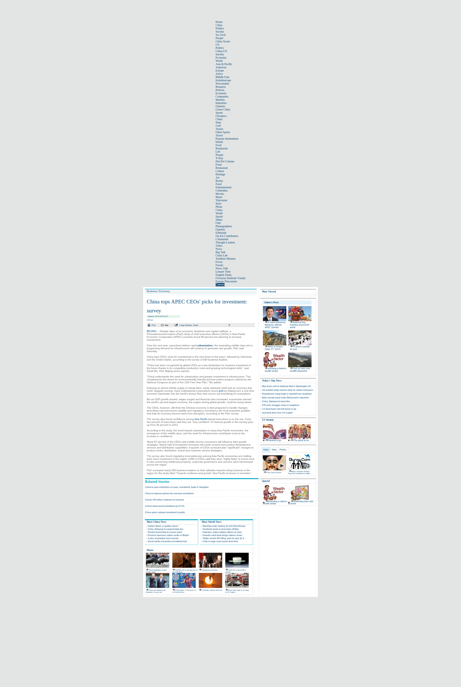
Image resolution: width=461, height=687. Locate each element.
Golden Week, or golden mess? (163, 526)
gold (221, 390)
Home (219, 21)
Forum (219, 265)
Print (154, 325)
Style (218, 203)
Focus (219, 261)
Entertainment (223, 187)
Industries (221, 103)
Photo (219, 206)
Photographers (224, 226)
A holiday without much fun (212, 590)
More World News (211, 522)
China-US (221, 51)
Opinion (220, 106)
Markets (220, 99)
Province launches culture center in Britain (168, 535)
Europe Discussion (226, 281)
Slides (219, 219)
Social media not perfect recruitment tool (167, 541)
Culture (220, 171)
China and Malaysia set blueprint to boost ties (156, 591)
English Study (224, 274)
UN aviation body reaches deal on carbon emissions (287, 390)
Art (217, 177)
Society (220, 31)
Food (218, 145)
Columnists (222, 239)
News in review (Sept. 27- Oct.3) (274, 347)
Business (221, 86)
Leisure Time (223, 271)
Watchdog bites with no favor (300, 502)
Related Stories (157, 481)
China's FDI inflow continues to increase (164, 500)
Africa (219, 73)
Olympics (221, 115)
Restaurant (222, 148)
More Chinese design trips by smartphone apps (299, 472)
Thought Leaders (225, 242)
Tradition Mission (226, 258)
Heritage (220, 174)
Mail (166, 325)
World (219, 60)
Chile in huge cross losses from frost (220, 541)
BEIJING (151, 331)
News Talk (222, 268)
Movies (220, 193)
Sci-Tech (221, 34)
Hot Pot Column (225, 161)
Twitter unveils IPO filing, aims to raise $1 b (223, 538)
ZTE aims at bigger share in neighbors (280, 405)
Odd (218, 222)
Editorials (221, 232)
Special (266, 481)
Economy (221, 57)
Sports (219, 112)
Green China (223, 109)
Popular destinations (227, 138)
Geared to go (274, 440)
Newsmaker (222, 83)
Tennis (219, 128)
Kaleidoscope (223, 80)
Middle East (222, 77)
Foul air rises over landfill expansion (300, 369)
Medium (188, 325)
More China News (156, 522)
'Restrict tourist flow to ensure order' (165, 532)
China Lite (222, 255)
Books (219, 180)
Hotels (219, 141)
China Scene (223, 41)
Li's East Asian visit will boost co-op (279, 409)
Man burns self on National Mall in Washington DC (286, 386)
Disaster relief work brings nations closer (222, 535)
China (219, 25)
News (219, 248)
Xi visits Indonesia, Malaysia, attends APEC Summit (275, 325)
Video (219, 245)
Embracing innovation (210, 570)
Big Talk (220, 252)
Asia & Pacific (224, 64)
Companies (222, 96)
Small (195, 325)
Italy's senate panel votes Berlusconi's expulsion (285, 397)
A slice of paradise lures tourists (163, 538)
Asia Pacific (200, 419)
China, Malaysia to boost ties (276, 401)
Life (218, 151)
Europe (220, 70)
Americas (221, 67)
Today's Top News (271, 380)
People (219, 38)
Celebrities (222, 190)
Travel (219, 135)
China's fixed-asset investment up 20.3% (165, 506)
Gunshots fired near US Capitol (277, 413)
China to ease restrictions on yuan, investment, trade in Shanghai (177, 487)
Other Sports (223, 132)
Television (221, 200)
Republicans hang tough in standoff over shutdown (287, 394)
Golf (218, 125)
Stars (218, 122)
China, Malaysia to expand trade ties (165, 529)
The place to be (301, 440)
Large (182, 325)
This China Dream (274, 472)
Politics (220, 28)
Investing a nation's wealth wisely (275, 369)
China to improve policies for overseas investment (169, 493)
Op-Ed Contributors (227, 235)
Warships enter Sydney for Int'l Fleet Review (224, 526)
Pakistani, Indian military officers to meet (222, 532)
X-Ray (219, 158)
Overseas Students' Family (231, 278)
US (217, 44)
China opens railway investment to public (165, 512)
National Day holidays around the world (299, 325)
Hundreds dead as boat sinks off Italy (221, 529)
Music (219, 197)
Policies (220, 90)
